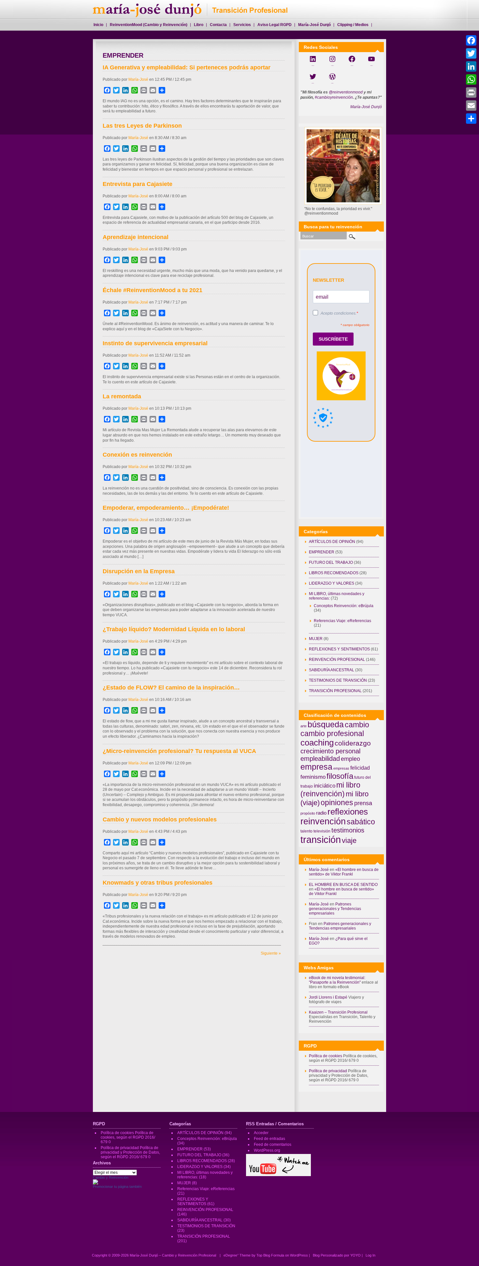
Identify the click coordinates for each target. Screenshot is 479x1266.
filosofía (340, 776)
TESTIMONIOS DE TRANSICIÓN (338, 680)
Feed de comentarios (272, 1144)
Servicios (242, 24)
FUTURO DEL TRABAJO (331, 562)
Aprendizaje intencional (135, 237)
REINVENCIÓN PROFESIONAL (337, 659)
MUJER (316, 638)
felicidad (360, 768)
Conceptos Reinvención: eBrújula (343, 606)
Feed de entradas (269, 1138)
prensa (363, 803)
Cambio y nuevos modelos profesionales (160, 819)
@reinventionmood (346, 92)
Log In (370, 1255)
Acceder (261, 1133)
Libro (198, 24)
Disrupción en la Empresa (139, 571)
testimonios (347, 830)
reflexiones (347, 811)
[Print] (471, 92)
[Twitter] (471, 53)
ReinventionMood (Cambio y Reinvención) (148, 24)
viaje (349, 840)
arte (303, 726)
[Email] (471, 105)
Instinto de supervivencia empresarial (155, 343)
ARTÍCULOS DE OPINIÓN (332, 541)
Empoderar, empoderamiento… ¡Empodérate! (166, 508)
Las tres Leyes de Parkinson (142, 125)
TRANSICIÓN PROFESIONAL (335, 691)
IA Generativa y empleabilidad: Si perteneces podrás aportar (186, 67)
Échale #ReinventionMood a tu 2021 (152, 290)
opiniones (337, 802)
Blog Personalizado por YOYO (337, 1255)
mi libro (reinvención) (330, 789)
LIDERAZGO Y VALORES (331, 583)
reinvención (323, 821)
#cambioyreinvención (334, 97)
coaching (317, 742)
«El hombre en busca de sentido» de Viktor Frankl (344, 871)
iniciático (324, 785)
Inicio (98, 24)
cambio (357, 724)
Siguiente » (271, 953)
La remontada (122, 396)
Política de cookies (325, 1056)
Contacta (218, 24)
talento (306, 831)
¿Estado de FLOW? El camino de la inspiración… (171, 687)
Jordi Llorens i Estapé (328, 997)
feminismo (313, 777)
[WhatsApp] (471, 79)
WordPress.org (267, 1150)
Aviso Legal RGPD (274, 24)
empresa (316, 766)
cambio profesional (332, 733)
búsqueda (326, 724)
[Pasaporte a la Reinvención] (95, 1183)
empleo (350, 759)
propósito (307, 813)
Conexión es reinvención (137, 454)
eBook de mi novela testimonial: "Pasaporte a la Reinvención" (337, 980)
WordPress (299, 1255)
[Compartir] (471, 118)
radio (321, 813)
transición (320, 839)
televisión (321, 831)
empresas (341, 768)
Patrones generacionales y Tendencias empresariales (335, 909)
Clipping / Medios (353, 24)
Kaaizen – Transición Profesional (338, 1012)
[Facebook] (471, 40)
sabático (361, 822)
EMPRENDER (321, 552)
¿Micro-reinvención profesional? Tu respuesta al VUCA (179, 751)
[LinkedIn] (471, 66)
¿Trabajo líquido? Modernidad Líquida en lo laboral (174, 629)
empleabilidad (320, 758)
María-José (138, 79)
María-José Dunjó (366, 107)
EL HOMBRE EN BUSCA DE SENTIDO (343, 884)
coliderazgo (353, 743)
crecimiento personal (330, 751)
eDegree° (231, 1255)
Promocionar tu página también (117, 1186)
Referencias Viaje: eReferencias (342, 621)
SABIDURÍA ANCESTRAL (331, 670)
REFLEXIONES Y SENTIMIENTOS (339, 649)
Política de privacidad (328, 1071)
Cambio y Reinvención (110, 1177)
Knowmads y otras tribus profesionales (157, 882)
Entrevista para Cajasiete (137, 184)
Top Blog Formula (270, 1255)
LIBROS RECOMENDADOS (333, 573)
